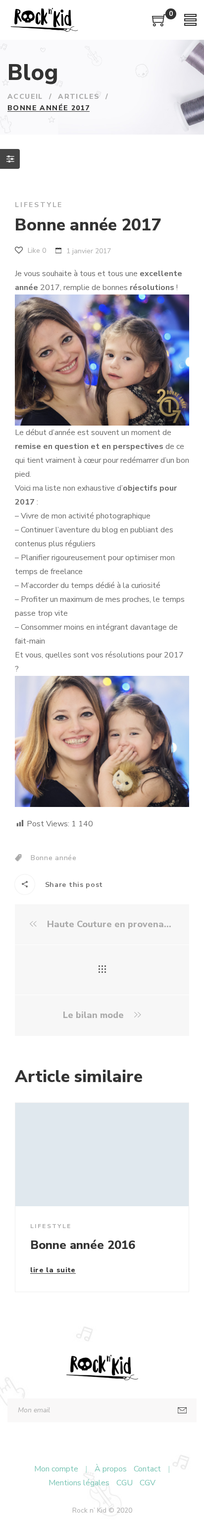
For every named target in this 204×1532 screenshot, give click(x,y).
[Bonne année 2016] (102, 1154)
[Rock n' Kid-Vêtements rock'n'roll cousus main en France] (44, 20)
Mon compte (56, 1468)
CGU (124, 1482)
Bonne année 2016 (82, 1245)
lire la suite (53, 1270)
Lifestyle (39, 205)
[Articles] (102, 969)
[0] (159, 23)
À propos (111, 1468)
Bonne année (54, 858)
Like (36, 250)
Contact (147, 1468)
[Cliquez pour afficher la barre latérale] (10, 159)
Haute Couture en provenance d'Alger (109, 924)
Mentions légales (79, 1482)
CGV (147, 1482)
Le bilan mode (94, 1015)
